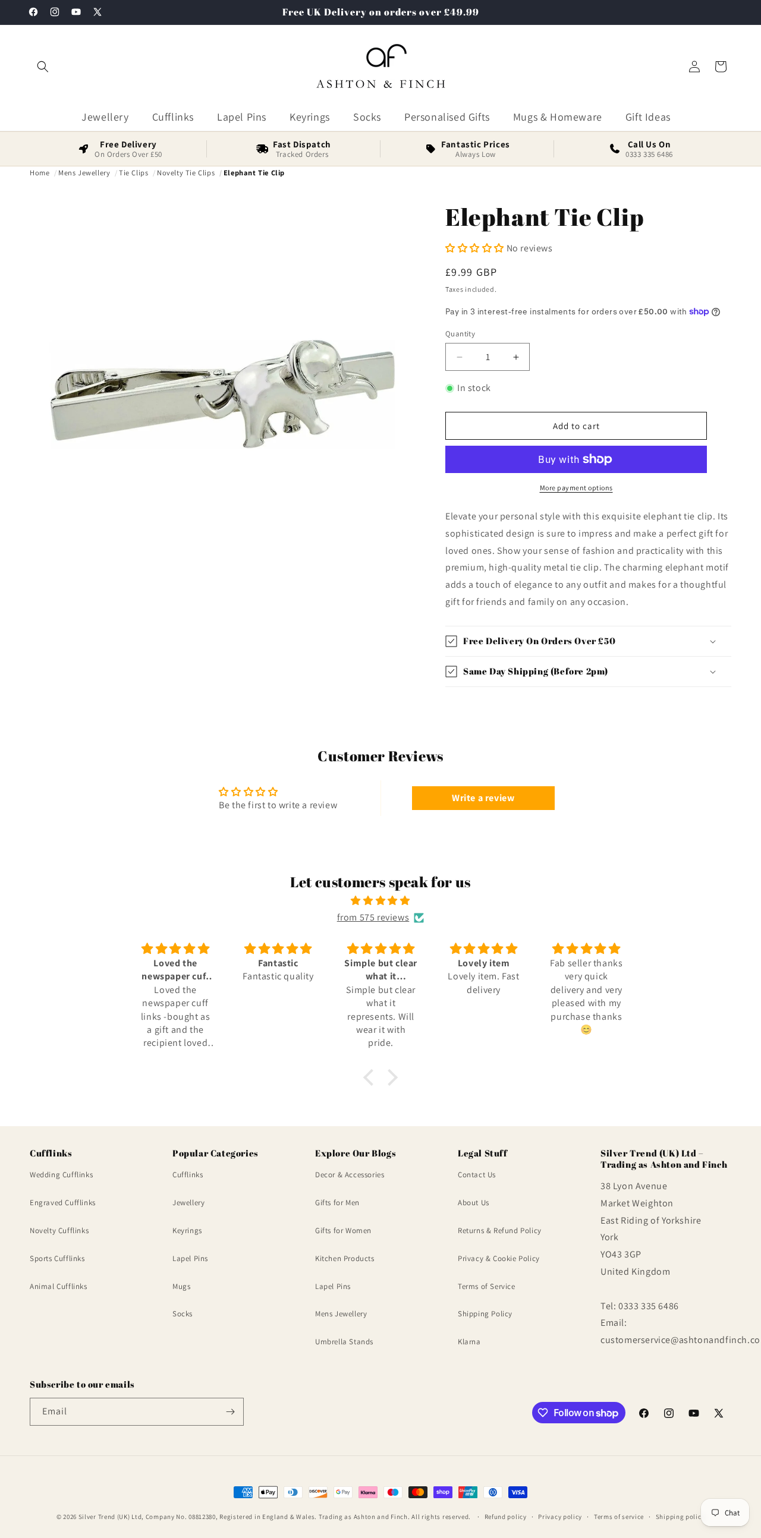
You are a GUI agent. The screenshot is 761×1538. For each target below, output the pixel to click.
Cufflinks (187, 1175)
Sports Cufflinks (57, 1258)
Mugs (181, 1286)
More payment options (576, 487)
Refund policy (506, 1516)
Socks (182, 1314)
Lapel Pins (190, 1258)
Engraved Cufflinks (63, 1202)
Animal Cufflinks (58, 1286)
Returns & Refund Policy (500, 1230)
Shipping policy (680, 1516)
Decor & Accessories (349, 1175)
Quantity (460, 334)
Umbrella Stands (344, 1342)
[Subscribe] (230, 1412)
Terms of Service (486, 1286)
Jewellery (188, 1202)
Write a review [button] (483, 798)
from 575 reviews (373, 917)
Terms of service (619, 1516)
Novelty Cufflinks (59, 1230)
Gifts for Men (337, 1202)
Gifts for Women (343, 1230)
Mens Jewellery (341, 1314)
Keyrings (187, 1230)
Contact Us (477, 1175)
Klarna (469, 1342)
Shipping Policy (485, 1314)
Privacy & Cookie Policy (499, 1258)
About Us (473, 1202)
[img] (380, 901)
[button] (43, 66)
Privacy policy (560, 1516)
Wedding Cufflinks (61, 1175)
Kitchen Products (345, 1258)
